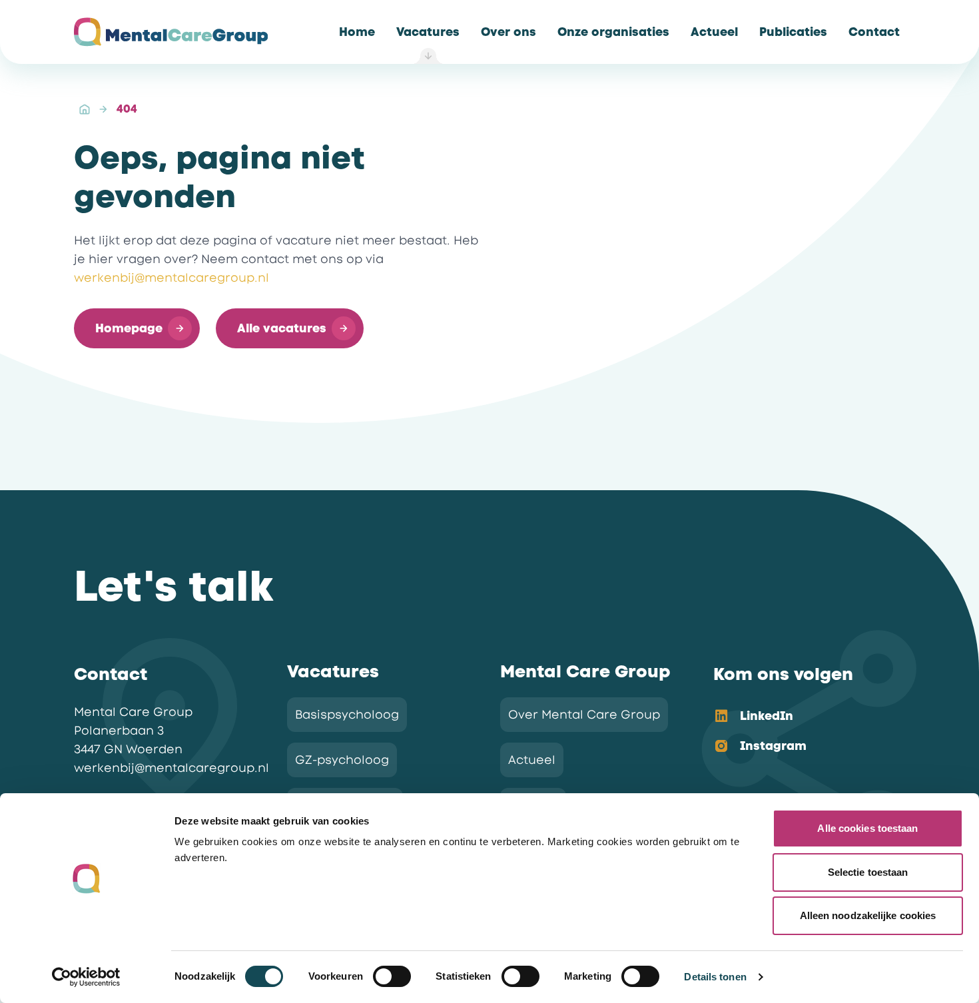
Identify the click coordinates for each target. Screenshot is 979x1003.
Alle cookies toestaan (867, 828)
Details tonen (715, 976)
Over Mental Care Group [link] (584, 715)
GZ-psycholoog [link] (342, 760)
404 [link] (127, 109)
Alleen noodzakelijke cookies (868, 915)
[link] (357, 32)
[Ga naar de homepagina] (171, 32)
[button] (137, 328)
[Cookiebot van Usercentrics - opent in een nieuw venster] (86, 977)
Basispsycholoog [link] (347, 715)
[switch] (392, 976)
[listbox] (798, 732)
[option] (798, 717)
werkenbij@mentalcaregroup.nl (171, 278)
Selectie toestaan (868, 872)
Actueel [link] (531, 760)
